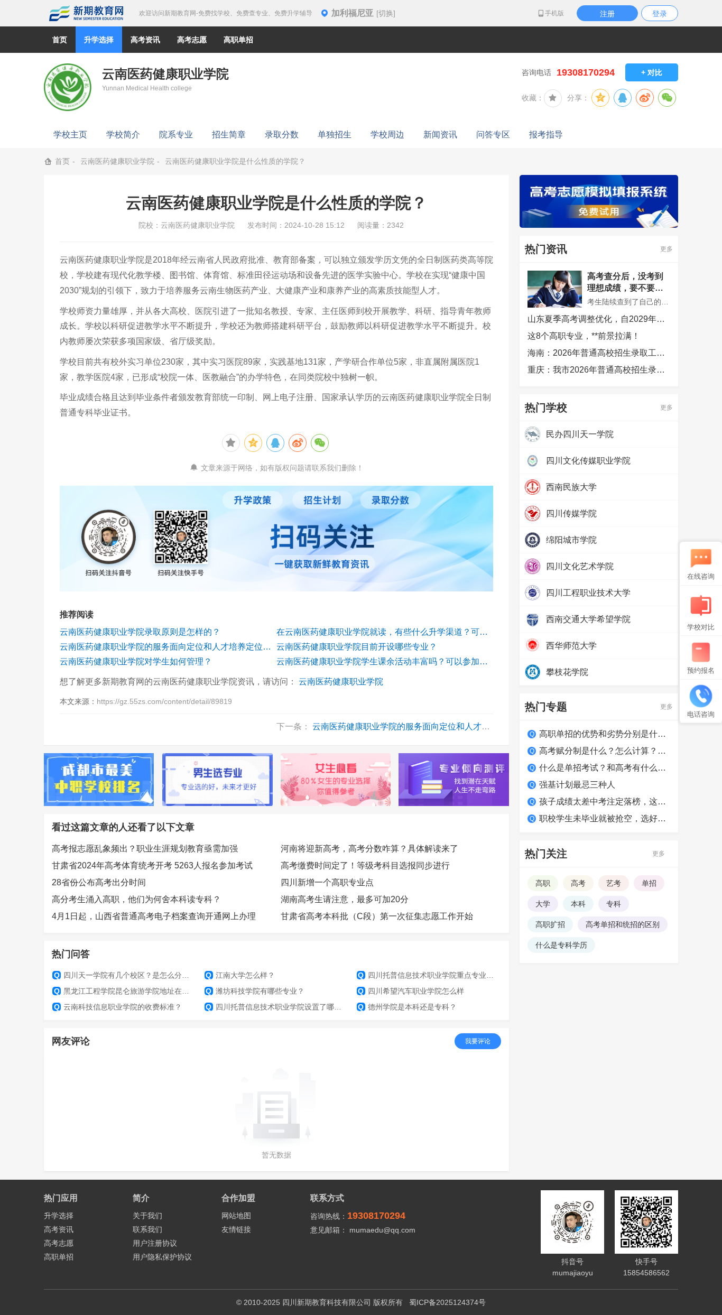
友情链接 (236, 1229)
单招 (649, 883)
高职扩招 (550, 924)
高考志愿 (58, 1243)
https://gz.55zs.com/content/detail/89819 (164, 701)
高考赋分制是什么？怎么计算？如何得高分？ (604, 750)
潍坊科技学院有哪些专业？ (255, 991)
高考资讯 (58, 1229)
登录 (659, 14)
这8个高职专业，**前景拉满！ (583, 335)
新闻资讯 (440, 134)
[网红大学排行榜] (99, 779)
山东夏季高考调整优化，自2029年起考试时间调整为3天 (598, 318)
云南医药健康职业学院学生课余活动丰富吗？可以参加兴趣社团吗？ (384, 661)
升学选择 (58, 1215)
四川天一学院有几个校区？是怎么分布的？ (125, 975)
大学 (542, 904)
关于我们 (147, 1215)
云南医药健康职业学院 (117, 161)
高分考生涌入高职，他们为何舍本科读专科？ (136, 899)
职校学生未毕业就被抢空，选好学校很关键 (604, 818)
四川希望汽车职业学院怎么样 (411, 991)
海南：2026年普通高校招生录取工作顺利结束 (598, 352)
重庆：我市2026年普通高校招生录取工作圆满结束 (598, 369)
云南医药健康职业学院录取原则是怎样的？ (140, 631)
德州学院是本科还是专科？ (407, 1007)
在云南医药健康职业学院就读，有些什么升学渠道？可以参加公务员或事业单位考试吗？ (384, 631)
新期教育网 (86, 13)
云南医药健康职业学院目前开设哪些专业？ (356, 646)
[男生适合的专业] (217, 779)
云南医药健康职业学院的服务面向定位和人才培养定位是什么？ (168, 646)
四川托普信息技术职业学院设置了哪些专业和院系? (277, 1007)
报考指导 (546, 134)
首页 (59, 39)
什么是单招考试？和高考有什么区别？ (604, 767)
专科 (613, 904)
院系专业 (176, 134)
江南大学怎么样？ (240, 975)
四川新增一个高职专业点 (327, 882)
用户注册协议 (155, 1243)
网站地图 (236, 1215)
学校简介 (123, 134)
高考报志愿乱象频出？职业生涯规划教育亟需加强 (145, 848)
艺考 (613, 883)
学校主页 (70, 134)
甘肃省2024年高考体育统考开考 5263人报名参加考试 (152, 865)
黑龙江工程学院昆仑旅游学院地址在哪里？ (125, 991)
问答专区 (493, 134)
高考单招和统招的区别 (623, 924)
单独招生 (334, 134)
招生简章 (229, 134)
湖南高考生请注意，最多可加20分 (345, 899)
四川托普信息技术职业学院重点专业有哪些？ (429, 975)
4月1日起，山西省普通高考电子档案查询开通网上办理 (154, 916)
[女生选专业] (336, 779)
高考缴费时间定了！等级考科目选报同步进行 (365, 865)
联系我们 (147, 1229)
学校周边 (387, 134)
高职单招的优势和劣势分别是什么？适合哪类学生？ (604, 733)
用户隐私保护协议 (162, 1257)
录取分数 (282, 134)
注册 (607, 14)
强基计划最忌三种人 (577, 784)
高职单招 (58, 1257)
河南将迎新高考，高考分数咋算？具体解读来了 (369, 848)
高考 (578, 883)
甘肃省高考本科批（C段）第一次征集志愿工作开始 (377, 916)
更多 (666, 249)
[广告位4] (454, 779)
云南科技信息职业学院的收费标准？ (118, 1007)
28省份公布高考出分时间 (99, 882)
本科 (578, 904)
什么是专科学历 (561, 945)
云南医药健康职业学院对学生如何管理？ (136, 661)
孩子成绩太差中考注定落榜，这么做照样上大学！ (604, 801)
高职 (542, 883)
